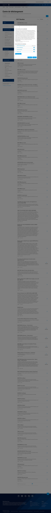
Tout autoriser (29, 57)
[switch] (34, 47)
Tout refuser (34, 57)
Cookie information (17, 40)
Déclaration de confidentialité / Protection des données (22, 41)
